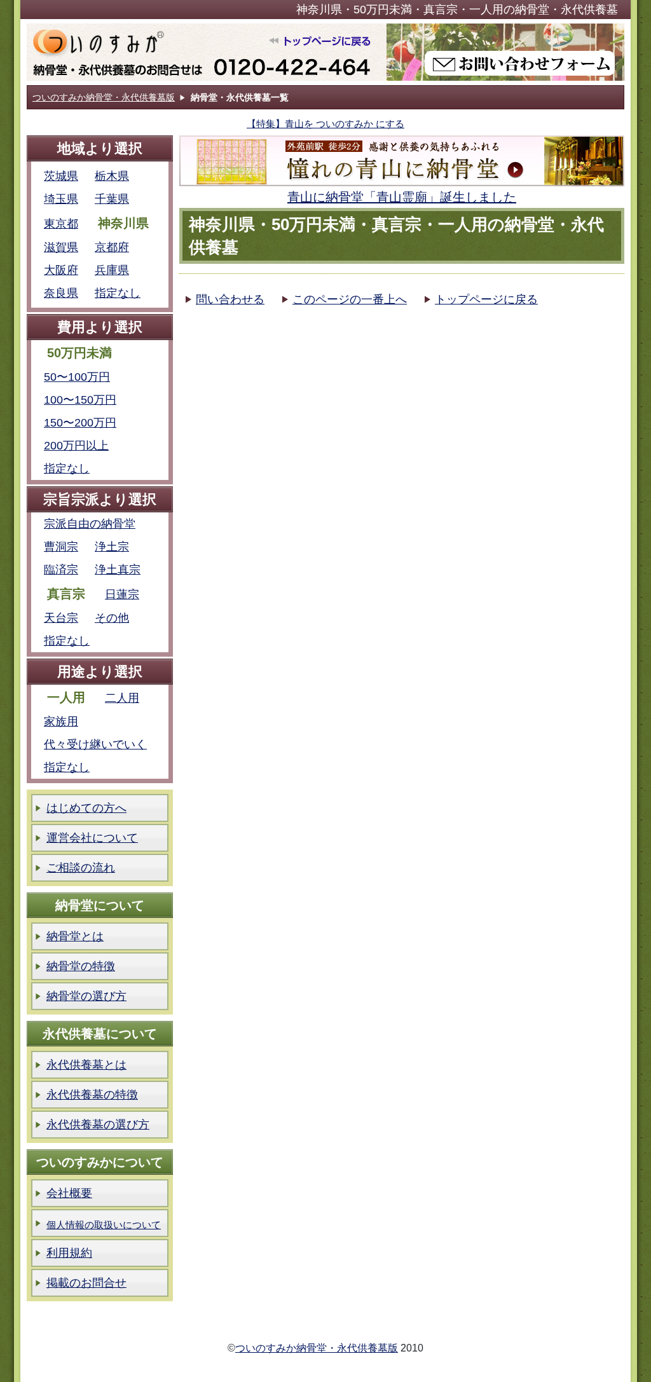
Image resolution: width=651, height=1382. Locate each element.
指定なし (117, 293)
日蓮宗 (122, 594)
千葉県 (112, 199)
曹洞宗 (61, 546)
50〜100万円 (77, 377)
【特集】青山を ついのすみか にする (325, 123)
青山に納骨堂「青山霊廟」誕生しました (401, 197)
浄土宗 (112, 546)
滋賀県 (61, 247)
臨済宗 (61, 569)
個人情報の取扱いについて (103, 1224)
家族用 (61, 721)
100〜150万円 (80, 399)
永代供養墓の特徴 (92, 1094)
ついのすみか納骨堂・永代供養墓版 (103, 97)
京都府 (112, 247)
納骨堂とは (75, 936)
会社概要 (69, 1193)
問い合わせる (230, 299)
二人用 (122, 698)
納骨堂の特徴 (80, 966)
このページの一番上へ (349, 299)
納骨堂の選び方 (86, 996)
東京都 (61, 223)
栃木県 (112, 176)
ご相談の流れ (80, 867)
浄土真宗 (117, 569)
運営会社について (92, 837)
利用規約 (69, 1253)
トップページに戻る (486, 299)
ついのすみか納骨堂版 (206, 52)
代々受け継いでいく (95, 744)
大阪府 (61, 270)
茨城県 (61, 176)
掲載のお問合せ (86, 1282)
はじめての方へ (86, 808)
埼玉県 (61, 199)
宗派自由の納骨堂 (89, 523)
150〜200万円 (80, 422)
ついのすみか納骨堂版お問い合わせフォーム (505, 52)
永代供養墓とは (86, 1064)
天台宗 (61, 618)
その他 (112, 618)
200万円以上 (76, 445)
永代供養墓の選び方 (97, 1124)
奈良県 (61, 293)
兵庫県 (112, 270)
